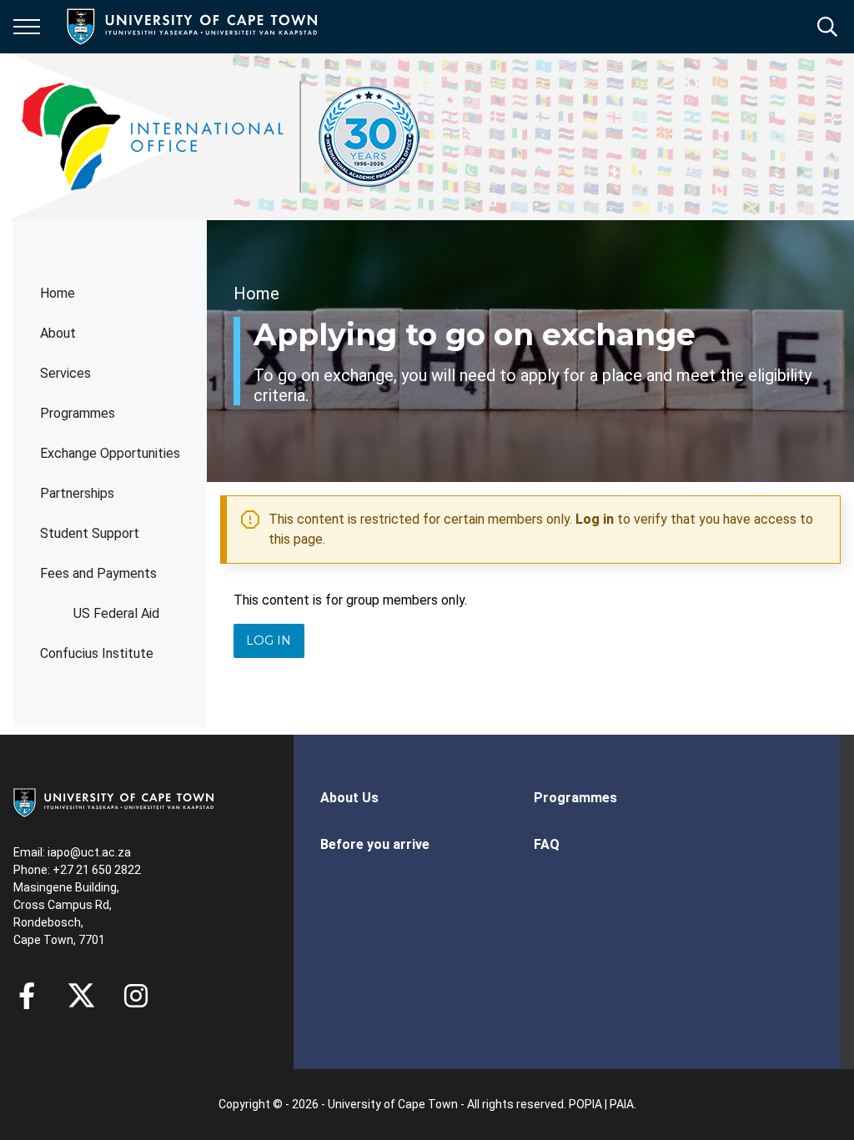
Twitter (81, 996)
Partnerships (77, 493)
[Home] (113, 801)
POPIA (585, 1104)
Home (57, 293)
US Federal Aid (116, 613)
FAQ (547, 844)
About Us (349, 798)
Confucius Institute (96, 653)
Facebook (26, 996)
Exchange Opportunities (110, 453)
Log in (594, 519)
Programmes (77, 413)
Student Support (89, 533)
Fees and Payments (98, 573)
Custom (136, 996)
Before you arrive (375, 844)
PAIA (622, 1104)
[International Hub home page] (221, 136)
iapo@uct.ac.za (89, 852)
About (58, 333)
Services (65, 373)
